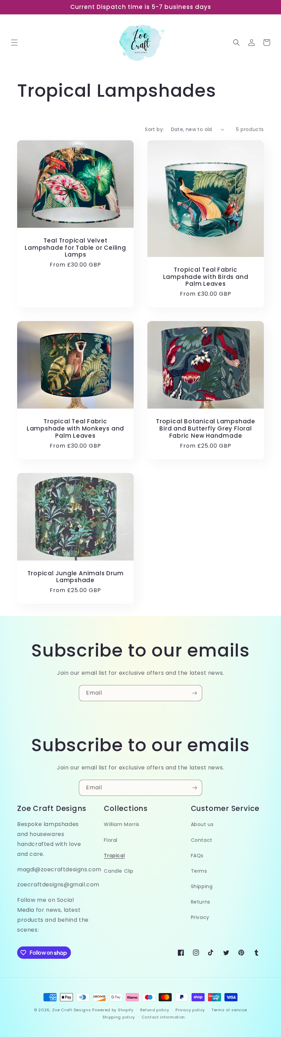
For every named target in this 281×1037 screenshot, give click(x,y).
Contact (201, 840)
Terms (199, 871)
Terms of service (229, 1010)
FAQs (197, 855)
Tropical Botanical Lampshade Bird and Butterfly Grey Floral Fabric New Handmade (205, 428)
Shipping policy (118, 1017)
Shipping (202, 886)
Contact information (163, 1017)
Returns (200, 901)
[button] (14, 42)
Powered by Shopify (113, 1010)
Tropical (114, 855)
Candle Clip (119, 871)
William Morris (121, 824)
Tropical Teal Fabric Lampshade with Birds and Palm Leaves (205, 276)
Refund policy (154, 1010)
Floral (111, 840)
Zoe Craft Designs (71, 1010)
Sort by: (154, 129)
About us (202, 824)
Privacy (200, 917)
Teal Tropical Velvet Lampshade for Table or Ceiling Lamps (75, 247)
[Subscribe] (194, 693)
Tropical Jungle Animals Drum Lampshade (75, 577)
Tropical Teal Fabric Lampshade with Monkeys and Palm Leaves (75, 428)
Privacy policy (190, 1010)
